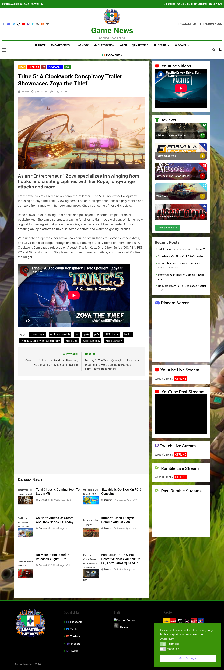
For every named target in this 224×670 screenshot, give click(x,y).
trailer (127, 334)
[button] (163, 644)
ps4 (86, 334)
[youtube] (23, 24)
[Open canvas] (4, 50)
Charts (171, 3)
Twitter (74, 629)
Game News (112, 30)
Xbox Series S (91, 340)
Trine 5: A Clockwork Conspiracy (40, 340)
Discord (75, 643)
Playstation (105, 45)
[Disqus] (81, 426)
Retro (161, 45)
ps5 (96, 334)
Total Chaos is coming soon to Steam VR (182, 249)
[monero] (47, 24)
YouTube (75, 636)
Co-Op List (186, 3)
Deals (181, 45)
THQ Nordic (111, 334)
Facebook (76, 622)
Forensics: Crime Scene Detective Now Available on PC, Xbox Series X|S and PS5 (121, 559)
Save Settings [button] (187, 658)
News (22, 67)
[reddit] (42, 24)
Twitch (74, 651)
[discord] (9, 24)
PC (125, 45)
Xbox (85, 45)
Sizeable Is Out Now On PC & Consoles (181, 256)
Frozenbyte (38, 334)
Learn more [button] (167, 638)
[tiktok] (18, 24)
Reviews (217, 3)
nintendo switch (60, 334)
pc (76, 334)
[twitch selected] (28, 24)
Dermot (43, 499)
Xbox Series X (114, 340)
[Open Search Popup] (213, 49)
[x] (14, 24)
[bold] (33, 24)
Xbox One (71, 340)
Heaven (25, 91)
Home (41, 45)
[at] (37, 24)
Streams (202, 3)
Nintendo (141, 45)
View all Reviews (167, 227)
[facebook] (4, 24)
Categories (62, 45)
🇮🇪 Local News (112, 54)
